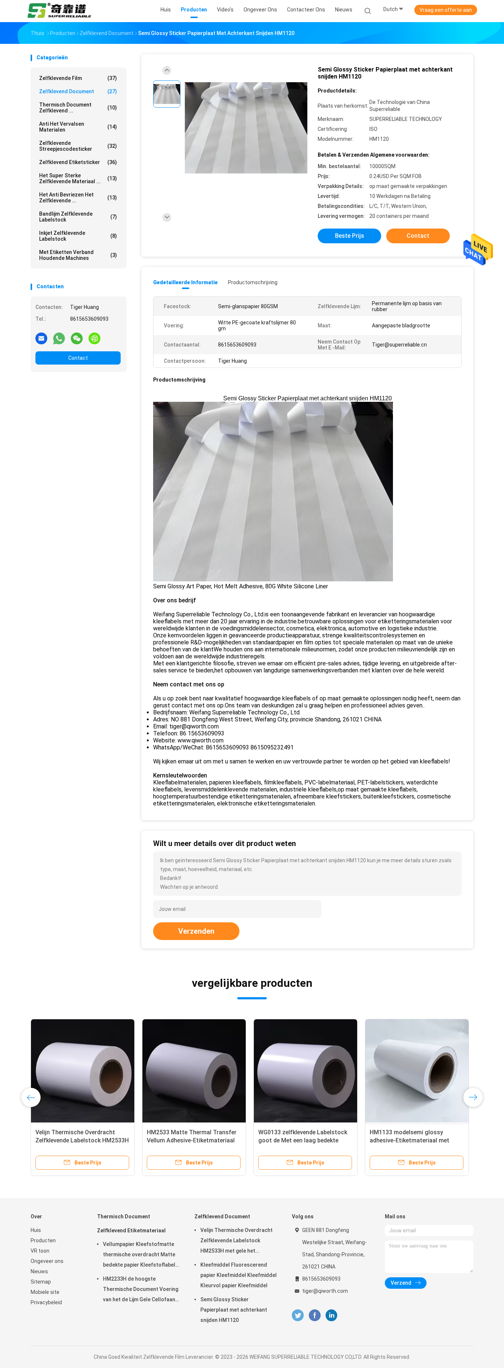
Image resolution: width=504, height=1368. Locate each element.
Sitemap (41, 1282)
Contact (78, 358)
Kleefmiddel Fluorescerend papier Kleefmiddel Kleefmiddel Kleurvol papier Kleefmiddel (238, 1275)
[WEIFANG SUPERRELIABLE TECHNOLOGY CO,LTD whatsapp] (59, 338)
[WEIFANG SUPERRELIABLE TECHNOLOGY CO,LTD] (59, 11)
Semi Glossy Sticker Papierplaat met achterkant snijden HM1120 (233, 1309)
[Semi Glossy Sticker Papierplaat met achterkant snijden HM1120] (246, 128)
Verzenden (196, 931)
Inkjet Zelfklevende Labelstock (78, 236)
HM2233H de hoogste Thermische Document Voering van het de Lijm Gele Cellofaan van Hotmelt (140, 1290)
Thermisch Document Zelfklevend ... (78, 108)
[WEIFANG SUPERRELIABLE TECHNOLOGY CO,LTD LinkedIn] (331, 1315)
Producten (43, 1240)
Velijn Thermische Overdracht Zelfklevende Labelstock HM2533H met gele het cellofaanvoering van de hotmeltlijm (236, 1241)
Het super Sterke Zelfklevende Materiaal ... (78, 178)
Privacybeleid (46, 1302)
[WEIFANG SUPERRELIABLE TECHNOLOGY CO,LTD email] (41, 338)
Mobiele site (45, 1292)
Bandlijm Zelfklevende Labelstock (78, 217)
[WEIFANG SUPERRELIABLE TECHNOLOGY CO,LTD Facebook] (314, 1315)
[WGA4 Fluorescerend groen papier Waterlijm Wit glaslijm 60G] (420, 1070)
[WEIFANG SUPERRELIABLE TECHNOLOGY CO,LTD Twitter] (298, 1315)
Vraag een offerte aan (446, 10)
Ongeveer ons (47, 1261)
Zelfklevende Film (78, 78)
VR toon (40, 1251)
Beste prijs (349, 235)
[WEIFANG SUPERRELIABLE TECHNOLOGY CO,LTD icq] (94, 338)
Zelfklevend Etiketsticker (78, 162)
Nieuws (39, 1271)
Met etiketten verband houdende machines (78, 255)
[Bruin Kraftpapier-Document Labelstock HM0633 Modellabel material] (85, 1070)
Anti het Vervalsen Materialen (78, 127)
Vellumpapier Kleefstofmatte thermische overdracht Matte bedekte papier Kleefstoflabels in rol (140, 1255)
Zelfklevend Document (78, 91)
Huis (36, 1230)
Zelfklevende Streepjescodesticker (78, 146)
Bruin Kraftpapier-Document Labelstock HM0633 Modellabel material (80, 1140)
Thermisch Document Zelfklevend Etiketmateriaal (131, 1223)
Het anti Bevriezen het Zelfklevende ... (78, 197)
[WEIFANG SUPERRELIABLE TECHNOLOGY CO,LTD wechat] (77, 338)
